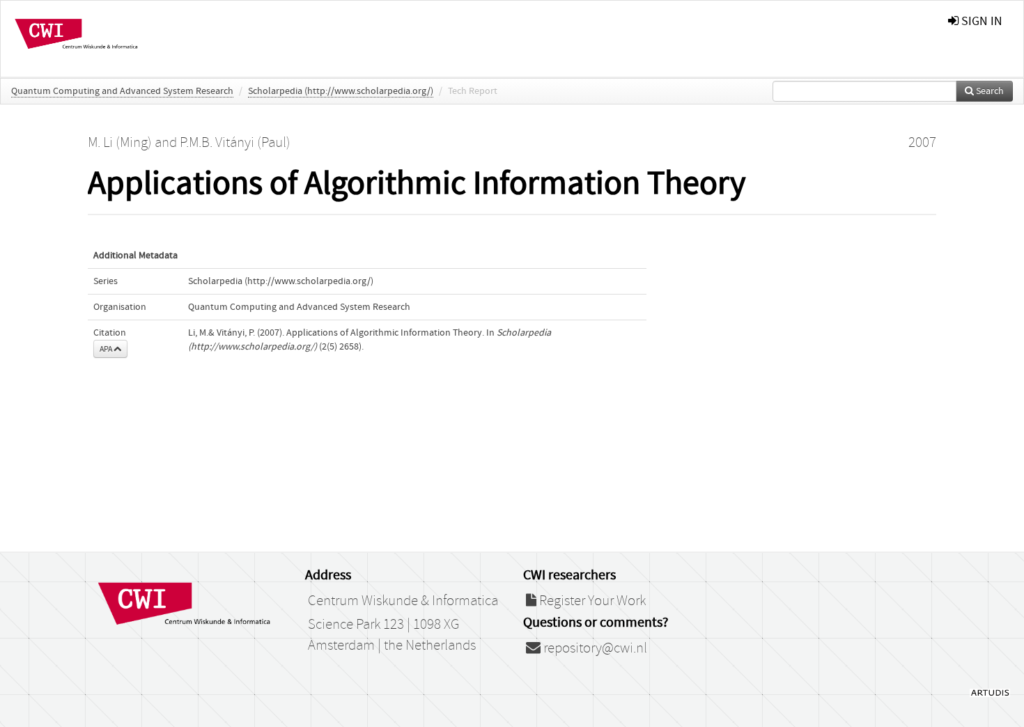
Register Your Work (591, 601)
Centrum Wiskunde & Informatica (403, 601)
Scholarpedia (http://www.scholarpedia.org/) (340, 91)
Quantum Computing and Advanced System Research (122, 91)
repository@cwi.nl (594, 648)
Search (989, 91)
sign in (980, 21)
